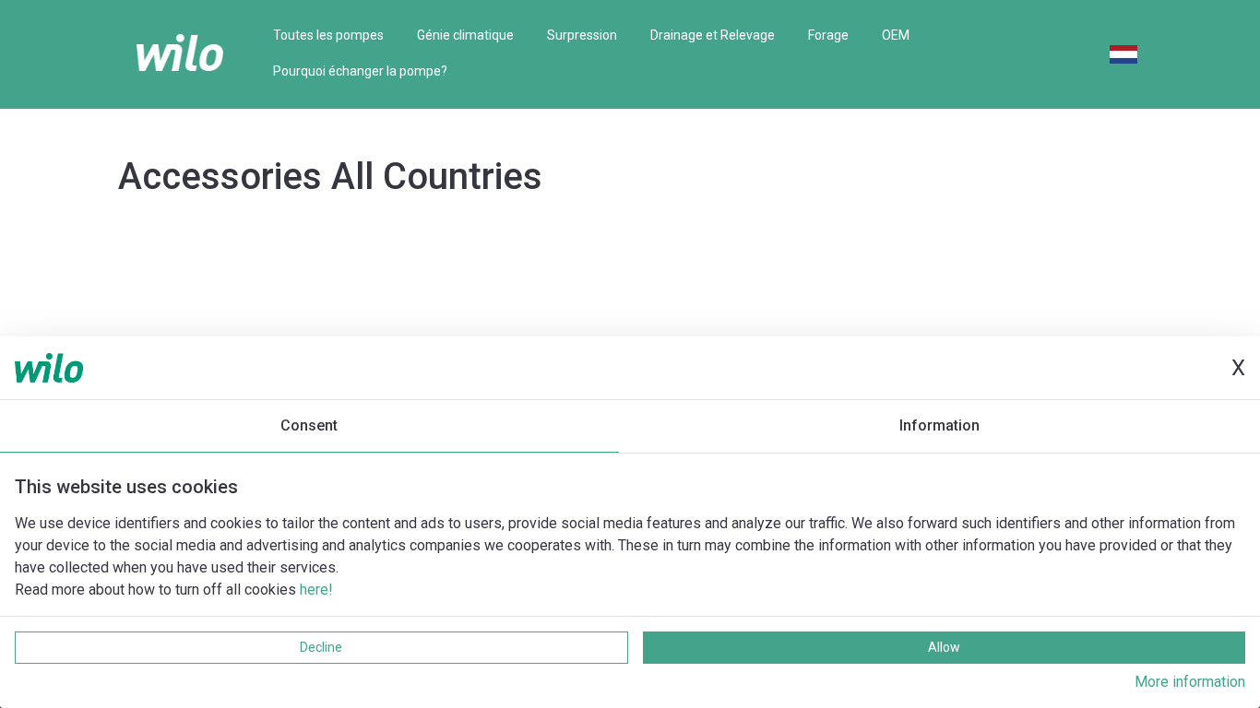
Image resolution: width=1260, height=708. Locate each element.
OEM (895, 35)
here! (316, 589)
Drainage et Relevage (712, 35)
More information (1190, 681)
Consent (309, 425)
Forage (828, 35)
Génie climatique (465, 35)
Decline (321, 647)
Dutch (1123, 54)
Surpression (582, 35)
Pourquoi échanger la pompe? (360, 71)
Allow (944, 647)
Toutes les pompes (328, 35)
